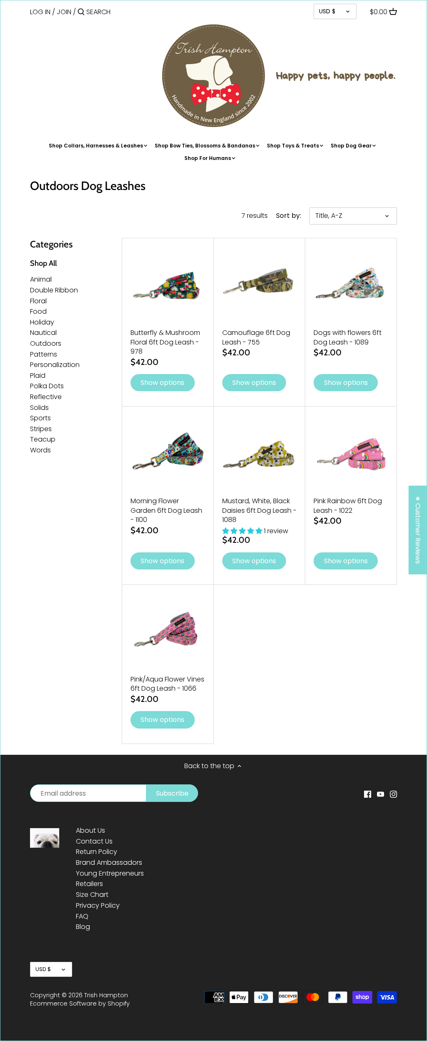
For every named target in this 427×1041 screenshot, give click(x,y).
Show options (162, 382)
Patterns (43, 354)
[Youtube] (380, 794)
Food (38, 311)
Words (40, 450)
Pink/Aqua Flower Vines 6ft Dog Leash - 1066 (167, 683)
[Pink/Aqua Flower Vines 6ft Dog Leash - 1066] (168, 630)
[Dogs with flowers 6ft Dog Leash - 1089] (351, 284)
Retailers (89, 884)
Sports (40, 418)
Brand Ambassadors (109, 862)
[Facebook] (367, 794)
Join (64, 12)
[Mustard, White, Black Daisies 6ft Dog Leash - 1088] (259, 452)
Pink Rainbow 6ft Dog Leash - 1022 (348, 505)
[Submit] (81, 12)
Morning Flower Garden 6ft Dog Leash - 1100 (166, 510)
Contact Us (94, 841)
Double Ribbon (54, 290)
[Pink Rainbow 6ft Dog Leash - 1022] (351, 452)
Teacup (42, 439)
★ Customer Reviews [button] (418, 530)
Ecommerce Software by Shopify (80, 1003)
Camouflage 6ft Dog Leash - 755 (256, 337)
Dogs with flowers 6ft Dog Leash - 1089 (348, 337)
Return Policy (96, 851)
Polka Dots (47, 386)
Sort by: (288, 216)
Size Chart (92, 894)
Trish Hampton (106, 995)
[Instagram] (393, 794)
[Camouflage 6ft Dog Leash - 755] (259, 284)
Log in (40, 12)
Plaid (37, 375)
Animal (41, 279)
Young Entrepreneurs (110, 873)
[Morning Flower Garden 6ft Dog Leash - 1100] (168, 452)
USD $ (327, 11)
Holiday (42, 322)
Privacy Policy (98, 905)
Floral (38, 301)
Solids (39, 407)
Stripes (41, 429)
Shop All (43, 263)
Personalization (55, 364)
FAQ (82, 916)
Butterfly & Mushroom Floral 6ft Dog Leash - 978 (165, 342)
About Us (90, 830)
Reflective (46, 397)
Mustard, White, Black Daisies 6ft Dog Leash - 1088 (259, 510)
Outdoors (45, 343)
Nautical (43, 332)
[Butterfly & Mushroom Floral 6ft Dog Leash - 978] (168, 284)
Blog (83, 926)
